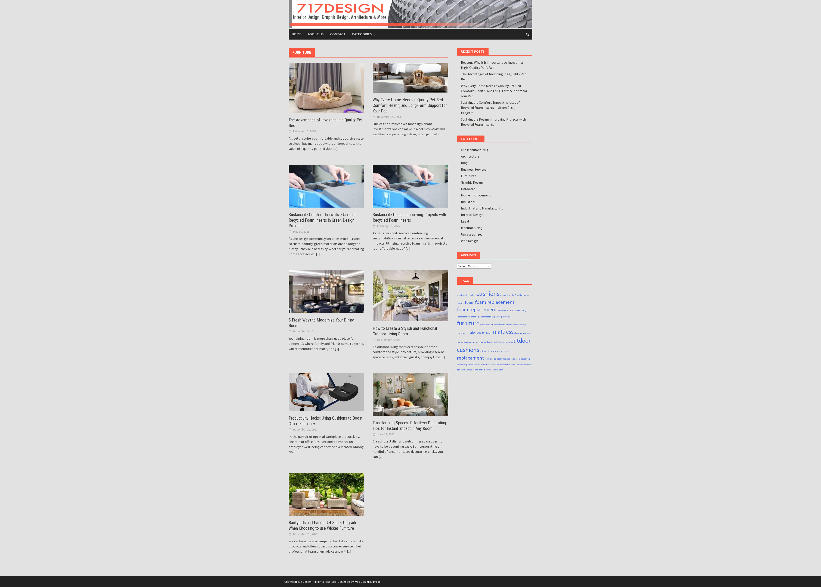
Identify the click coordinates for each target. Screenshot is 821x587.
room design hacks (506, 358)
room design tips (523, 358)
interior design (476, 332)
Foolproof (502, 310)
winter (499, 369)
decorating (505, 295)
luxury (489, 333)
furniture (468, 323)
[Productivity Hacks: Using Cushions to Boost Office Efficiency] (326, 392)
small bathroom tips (500, 364)
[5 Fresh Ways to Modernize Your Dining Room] (326, 291)
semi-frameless (482, 364)
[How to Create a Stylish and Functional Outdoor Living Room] (410, 295)
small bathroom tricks (521, 364)
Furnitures (468, 176)
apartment (462, 295)
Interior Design (472, 214)
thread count (472, 369)
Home (296, 34)
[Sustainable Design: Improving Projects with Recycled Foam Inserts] (410, 186)
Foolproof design (489, 316)
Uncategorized (472, 234)
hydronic (461, 333)
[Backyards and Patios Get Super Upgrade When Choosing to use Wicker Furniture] (326, 494)
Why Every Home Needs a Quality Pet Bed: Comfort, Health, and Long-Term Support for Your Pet (410, 105)
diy (512, 295)
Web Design (469, 241)
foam (469, 302)
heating (489, 324)
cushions (488, 294)
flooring (460, 303)
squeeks (461, 369)
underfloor (483, 369)
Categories (362, 34)
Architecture (470, 156)
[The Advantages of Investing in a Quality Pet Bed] (326, 87)
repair (506, 351)
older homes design (483, 342)
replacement (470, 358)
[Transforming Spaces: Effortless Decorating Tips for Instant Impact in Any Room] (410, 394)
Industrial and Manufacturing (482, 208)
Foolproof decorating (516, 310)
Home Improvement (476, 195)
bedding (472, 295)
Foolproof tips (503, 316)
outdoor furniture (488, 351)
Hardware (468, 189)
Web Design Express (367, 582)
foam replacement (494, 302)
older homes (520, 333)
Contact (338, 34)
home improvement (502, 324)
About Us (316, 34)
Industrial (468, 202)
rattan (500, 351)
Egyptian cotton (522, 295)
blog (464, 163)
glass (482, 324)
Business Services (473, 169)
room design (490, 358)
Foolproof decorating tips (468, 316)
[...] (335, 148)
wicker (492, 369)
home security (519, 324)
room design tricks (466, 364)
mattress (503, 331)
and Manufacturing (475, 150)
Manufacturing (472, 228)
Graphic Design (472, 182)
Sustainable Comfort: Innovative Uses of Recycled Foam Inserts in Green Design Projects (322, 220)
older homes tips (502, 342)
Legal (465, 221)
